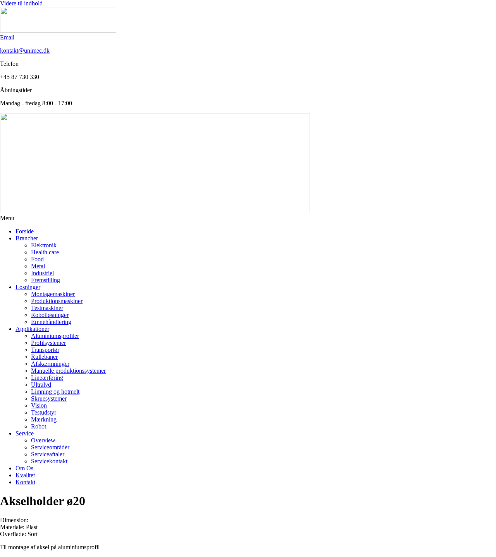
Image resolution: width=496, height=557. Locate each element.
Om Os (24, 468)
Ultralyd (41, 384)
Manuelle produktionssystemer (68, 370)
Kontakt (25, 482)
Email (7, 37)
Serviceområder (50, 447)
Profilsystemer (48, 342)
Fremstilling (45, 280)
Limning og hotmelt (55, 391)
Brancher (27, 238)
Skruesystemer (49, 398)
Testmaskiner (47, 308)
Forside (25, 231)
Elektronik (44, 245)
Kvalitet (25, 475)
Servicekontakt (49, 461)
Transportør (45, 349)
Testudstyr (43, 412)
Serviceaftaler (47, 454)
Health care (45, 252)
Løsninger (28, 287)
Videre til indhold (21, 3)
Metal (38, 266)
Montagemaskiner (53, 294)
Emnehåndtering (51, 322)
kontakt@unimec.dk (25, 50)
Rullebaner (44, 356)
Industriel (42, 273)
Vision (39, 405)
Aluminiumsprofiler (55, 335)
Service (25, 433)
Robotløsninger (50, 315)
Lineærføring (47, 377)
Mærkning (44, 419)
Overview (43, 440)
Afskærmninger (50, 363)
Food (37, 259)
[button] (248, 218)
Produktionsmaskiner (57, 301)
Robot (38, 426)
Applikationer (32, 329)
